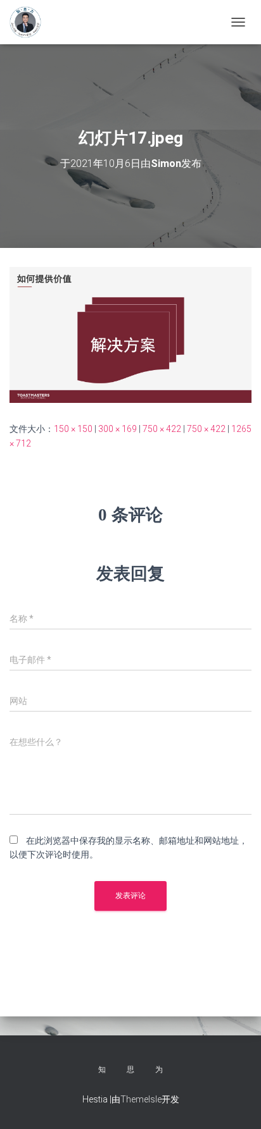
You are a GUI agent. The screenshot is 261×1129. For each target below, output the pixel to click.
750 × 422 (162, 429)
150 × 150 (73, 429)
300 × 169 (117, 429)
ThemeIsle (141, 1099)
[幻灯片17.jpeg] (130, 334)
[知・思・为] (30, 22)
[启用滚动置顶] (236, 1104)
